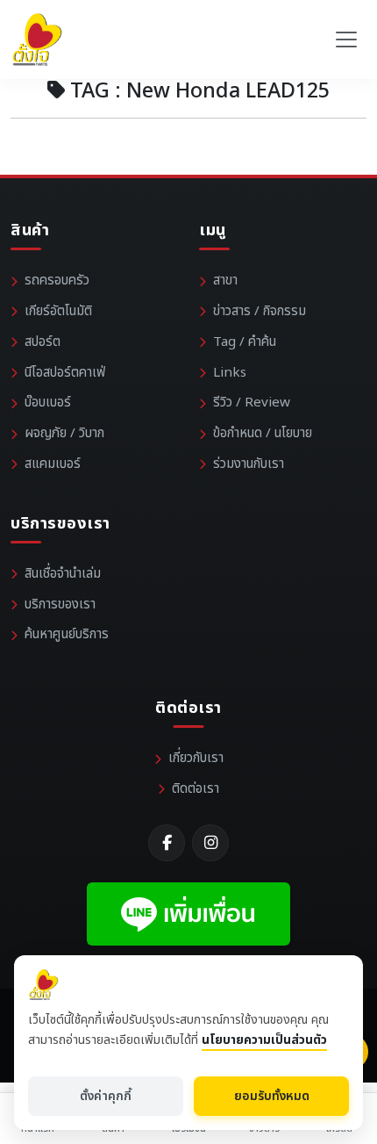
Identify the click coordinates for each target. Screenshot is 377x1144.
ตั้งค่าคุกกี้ (106, 1096)
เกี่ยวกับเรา (196, 758)
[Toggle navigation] (346, 39)
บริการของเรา (60, 604)
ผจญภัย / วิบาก (64, 433)
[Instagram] (210, 842)
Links (229, 373)
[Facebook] (166, 842)
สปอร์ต (42, 342)
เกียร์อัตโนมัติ (58, 311)
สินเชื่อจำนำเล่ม (63, 574)
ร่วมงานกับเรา (248, 464)
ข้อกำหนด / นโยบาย (262, 433)
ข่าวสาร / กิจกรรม (259, 311)
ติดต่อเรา (195, 789)
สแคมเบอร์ (53, 464)
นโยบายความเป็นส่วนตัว (264, 1040)
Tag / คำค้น (244, 342)
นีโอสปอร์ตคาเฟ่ (65, 373)
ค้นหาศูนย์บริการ (67, 634)
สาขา (225, 280)
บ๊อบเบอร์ (48, 402)
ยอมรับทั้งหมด (271, 1096)
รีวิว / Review (251, 402)
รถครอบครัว (57, 280)
